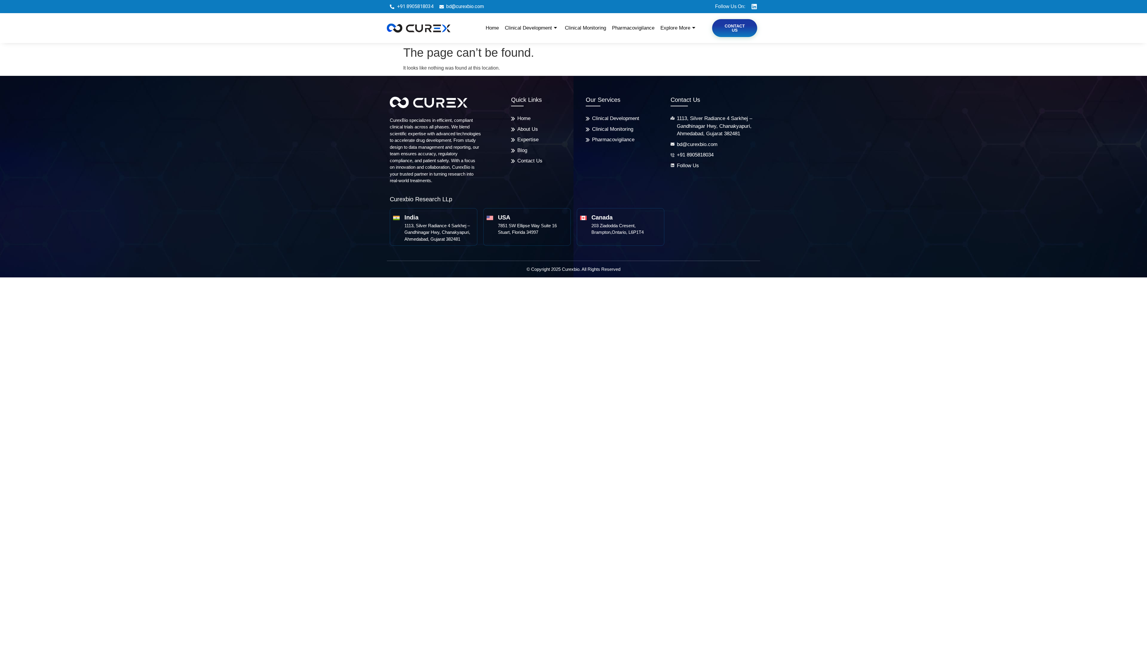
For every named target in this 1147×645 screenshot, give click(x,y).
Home (492, 28)
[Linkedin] (754, 7)
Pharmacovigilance (633, 28)
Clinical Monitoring (585, 28)
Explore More (675, 28)
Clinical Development (528, 28)
